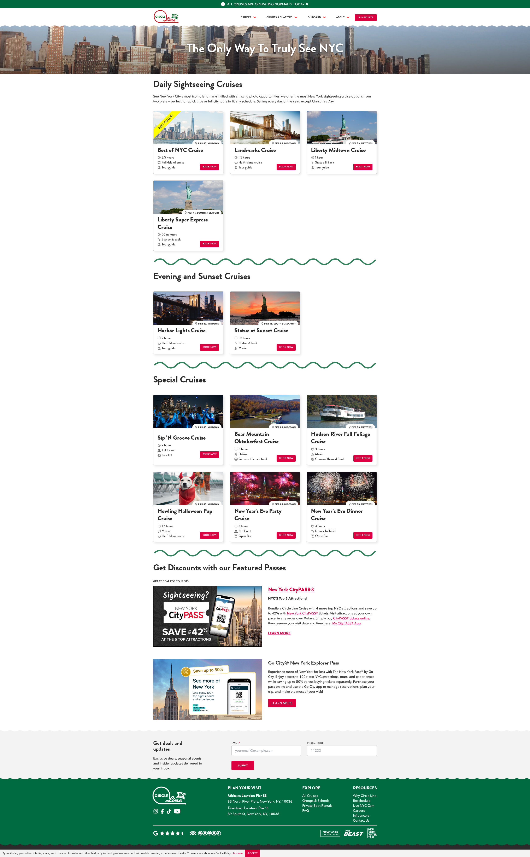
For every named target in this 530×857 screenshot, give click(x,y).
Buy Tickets (365, 17)
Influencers (361, 815)
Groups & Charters (279, 17)
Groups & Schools (315, 800)
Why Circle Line (364, 795)
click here (237, 853)
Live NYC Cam (364, 805)
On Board (314, 17)
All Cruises (310, 795)
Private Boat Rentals (317, 805)
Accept (253, 853)
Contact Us (361, 820)
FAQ (305, 810)
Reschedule (361, 800)
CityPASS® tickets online (351, 618)
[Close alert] (307, 4)
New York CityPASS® (303, 613)
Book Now (209, 167)
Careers (359, 810)
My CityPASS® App (346, 623)
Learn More (282, 703)
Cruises (246, 17)
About (340, 17)
